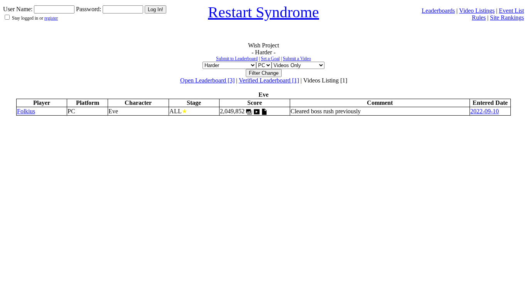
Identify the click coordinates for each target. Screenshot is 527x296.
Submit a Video (297, 58)
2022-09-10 (484, 111)
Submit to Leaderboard (237, 58)
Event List (511, 10)
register (51, 18)
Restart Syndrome (263, 12)
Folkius (26, 111)
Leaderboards (438, 10)
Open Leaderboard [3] (207, 80)
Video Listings (477, 10)
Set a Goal (270, 58)
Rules (479, 17)
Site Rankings (507, 17)
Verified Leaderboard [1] (269, 80)
